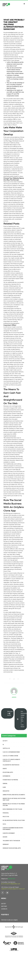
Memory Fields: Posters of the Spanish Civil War (14, 804)
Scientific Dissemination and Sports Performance (13, 828)
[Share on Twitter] (14, 679)
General (5, 783)
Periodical (6, 813)
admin (14, 697)
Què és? (3, 903)
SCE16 (4, 824)
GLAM (4, 787)
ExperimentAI (6, 776)
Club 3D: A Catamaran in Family (11, 752)
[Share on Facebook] (9, 679)
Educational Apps (8, 772)
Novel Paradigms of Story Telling (12, 809)
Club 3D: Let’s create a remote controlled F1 (11, 760)
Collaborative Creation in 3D (11, 764)
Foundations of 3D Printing (10, 779)
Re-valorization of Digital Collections (14, 820)
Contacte (4, 909)
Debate (5, 768)
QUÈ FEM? (4, 906)
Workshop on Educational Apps (12, 848)
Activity (5, 740)
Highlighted (6, 791)
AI (3, 744)
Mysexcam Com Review (10, 713)
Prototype (6, 816)
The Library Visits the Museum (11, 840)
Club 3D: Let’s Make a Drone (10, 755)
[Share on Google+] (18, 679)
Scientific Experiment (9, 833)
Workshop (6, 844)
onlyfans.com (17, 111)
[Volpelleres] (6, 4)
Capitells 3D (6, 748)
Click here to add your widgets (9, 920)
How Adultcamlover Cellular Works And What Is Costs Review (24, 719)
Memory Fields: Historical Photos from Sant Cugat (14, 799)
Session (5, 837)
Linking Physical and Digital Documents (14, 794)
